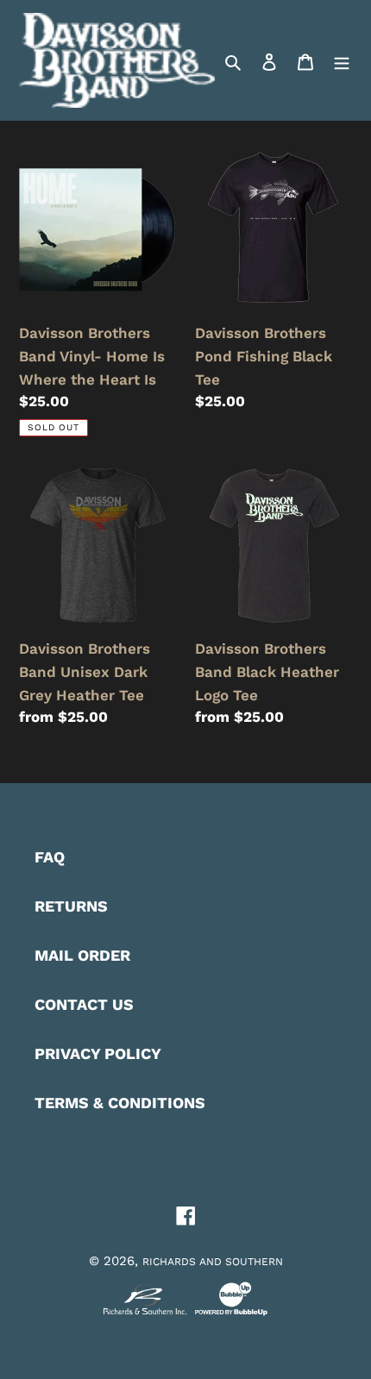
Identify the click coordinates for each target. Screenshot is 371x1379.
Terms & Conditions (120, 1103)
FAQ (50, 857)
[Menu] (342, 60)
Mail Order (82, 955)
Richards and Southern (212, 1262)
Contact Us (84, 1004)
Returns (71, 906)
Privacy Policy (98, 1053)
